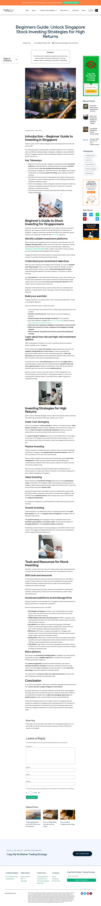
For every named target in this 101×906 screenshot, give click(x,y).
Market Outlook (25, 876)
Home (27, 10)
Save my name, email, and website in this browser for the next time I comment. (50, 788)
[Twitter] (85, 893)
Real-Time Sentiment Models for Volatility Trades (93, 119)
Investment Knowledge (60, 43)
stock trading (56, 235)
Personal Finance (73, 43)
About (84, 10)
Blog (33, 10)
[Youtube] (88, 893)
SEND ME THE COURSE (71, 3)
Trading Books (10, 879)
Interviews (24, 881)
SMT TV (23, 879)
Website (28, 781)
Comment (29, 746)
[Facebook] (82, 893)
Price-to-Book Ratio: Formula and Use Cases (50, 824)
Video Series (64, 10)
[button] (90, 155)
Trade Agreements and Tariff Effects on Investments (33, 824)
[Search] (96, 10)
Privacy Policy (56, 881)
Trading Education (42, 876)
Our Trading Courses (12, 876)
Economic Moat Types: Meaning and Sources (94, 108)
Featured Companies (43, 881)
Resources (75, 10)
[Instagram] (91, 893)
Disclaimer (55, 879)
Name (28, 767)
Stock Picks (40, 883)
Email (28, 774)
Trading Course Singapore (47, 10)
